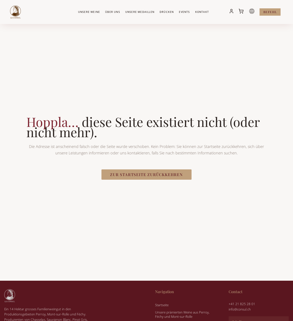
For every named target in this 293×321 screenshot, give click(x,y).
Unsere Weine (89, 12)
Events (184, 12)
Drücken (167, 12)
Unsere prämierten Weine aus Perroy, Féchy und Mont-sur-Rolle (182, 314)
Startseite (162, 305)
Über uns (112, 12)
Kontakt (202, 12)
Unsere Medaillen (139, 12)
